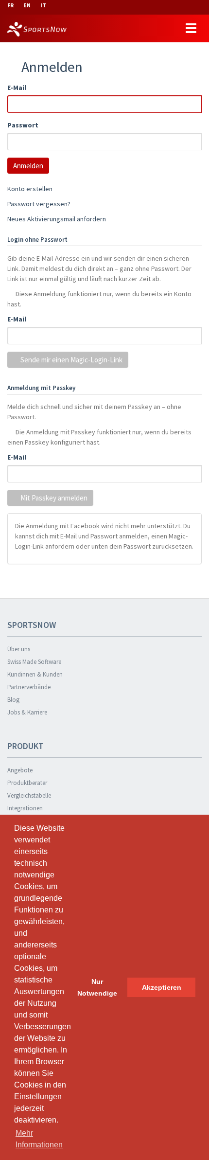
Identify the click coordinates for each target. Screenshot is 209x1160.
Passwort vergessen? (38, 203)
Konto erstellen (29, 188)
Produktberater (27, 783)
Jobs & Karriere (27, 712)
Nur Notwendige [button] (97, 987)
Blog (13, 700)
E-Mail (16, 87)
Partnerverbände (29, 687)
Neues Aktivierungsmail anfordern (56, 218)
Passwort (22, 125)
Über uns (18, 649)
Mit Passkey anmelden (53, 497)
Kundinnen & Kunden (35, 674)
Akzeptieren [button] (161, 987)
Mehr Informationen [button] (39, 1139)
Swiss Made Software (34, 662)
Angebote (20, 770)
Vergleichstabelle (29, 795)
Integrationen (25, 808)
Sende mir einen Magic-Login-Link (70, 359)
